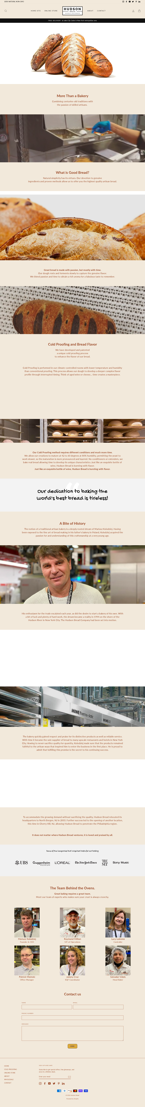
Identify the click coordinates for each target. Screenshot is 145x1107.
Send (72, 1046)
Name (24, 1002)
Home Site (36, 11)
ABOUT (6, 1076)
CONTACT (7, 1083)
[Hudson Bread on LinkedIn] (63, 1083)
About (90, 11)
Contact (101, 11)
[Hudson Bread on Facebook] (45, 1083)
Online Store (51, 11)
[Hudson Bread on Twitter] (54, 1083)
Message (25, 1024)
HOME (6, 1066)
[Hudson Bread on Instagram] (40, 1083)
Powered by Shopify (72, 1099)
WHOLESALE (9, 1079)
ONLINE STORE (9, 1073)
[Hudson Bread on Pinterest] (58, 1083)
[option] (72, 20)
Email (75, 1002)
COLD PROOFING (10, 1069)
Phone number (27, 1013)
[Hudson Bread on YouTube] (49, 1083)
